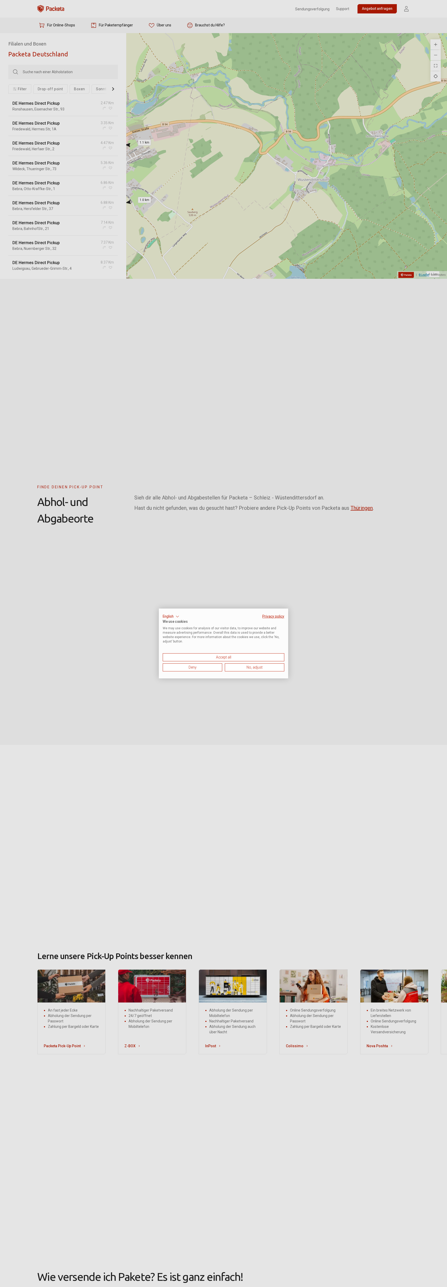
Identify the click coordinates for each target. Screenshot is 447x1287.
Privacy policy (273, 616)
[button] (171, 616)
